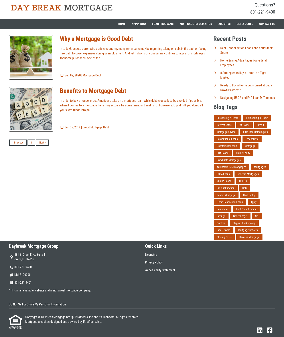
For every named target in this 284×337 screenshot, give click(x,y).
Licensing (151, 254)
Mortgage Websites (37, 321)
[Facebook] (270, 330)
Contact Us (267, 24)
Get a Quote (245, 24)
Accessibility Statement (160, 270)
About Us (224, 24)
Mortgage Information (196, 24)
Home (122, 24)
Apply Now (139, 24)
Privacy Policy (154, 262)
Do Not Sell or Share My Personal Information (37, 304)
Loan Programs (163, 24)
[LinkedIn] (260, 330)
